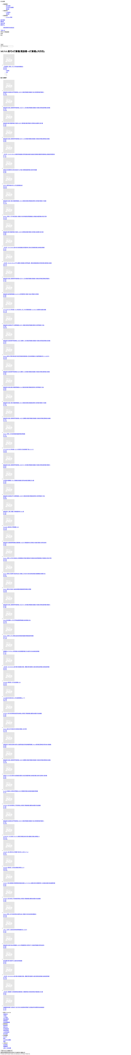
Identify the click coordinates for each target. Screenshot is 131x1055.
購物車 (2, 21)
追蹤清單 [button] (5, 27)
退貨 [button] (9, 27)
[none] (66, 87)
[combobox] (65, 46)
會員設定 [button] (12, 27)
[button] (65, 9)
